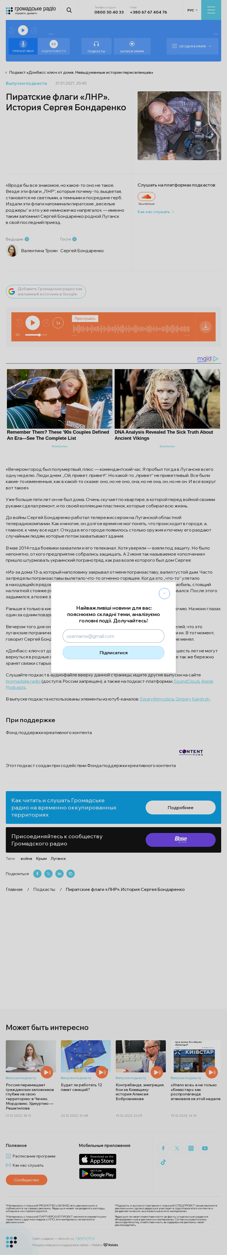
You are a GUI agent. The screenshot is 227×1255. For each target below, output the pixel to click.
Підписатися (114, 652)
